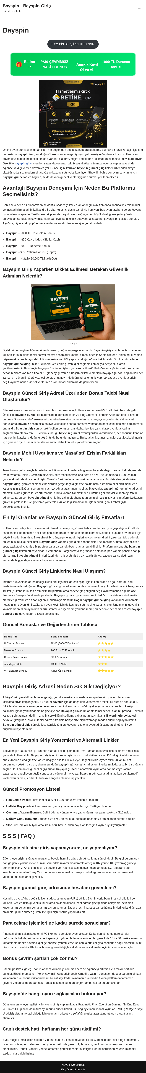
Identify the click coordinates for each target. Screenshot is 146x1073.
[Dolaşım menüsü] (139, 8)
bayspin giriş (23, 163)
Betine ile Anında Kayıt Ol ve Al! (73, 66)
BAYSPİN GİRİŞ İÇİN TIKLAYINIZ (73, 44)
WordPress (78, 1064)
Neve (65, 1064)
